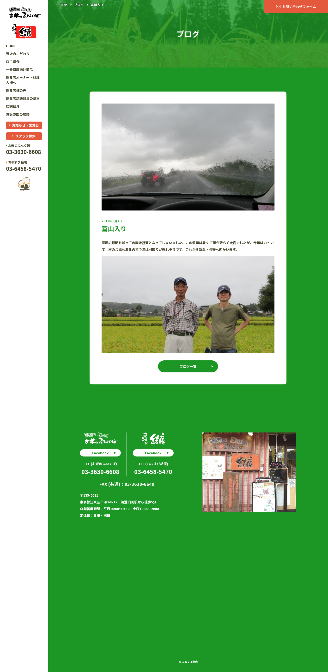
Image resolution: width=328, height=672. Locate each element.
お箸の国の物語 (18, 114)
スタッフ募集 (25, 136)
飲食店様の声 (16, 90)
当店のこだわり (18, 53)
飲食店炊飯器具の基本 (23, 98)
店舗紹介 (12, 106)
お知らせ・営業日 (25, 125)
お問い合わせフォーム (299, 6)
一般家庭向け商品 (19, 69)
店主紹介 (12, 61)
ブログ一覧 (188, 366)
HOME (11, 45)
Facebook (100, 452)
